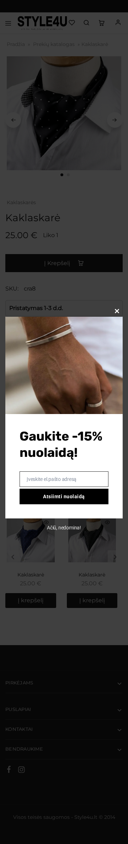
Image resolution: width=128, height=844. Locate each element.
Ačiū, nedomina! (64, 527)
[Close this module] (117, 311)
